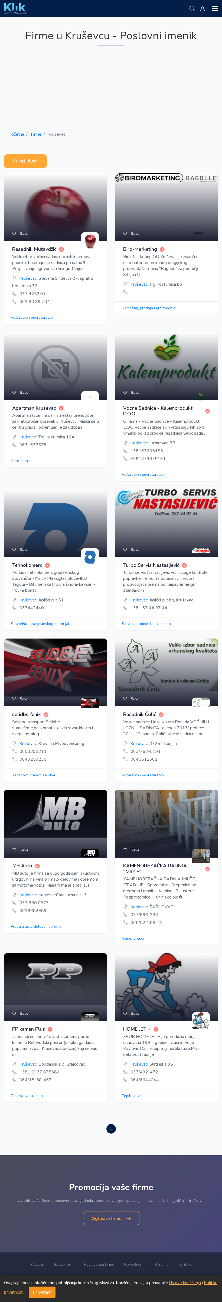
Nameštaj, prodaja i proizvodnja (148, 308)
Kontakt (185, 1264)
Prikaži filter (25, 161)
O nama (162, 1264)
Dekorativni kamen (27, 1095)
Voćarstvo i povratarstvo (32, 317)
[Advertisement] (111, 88)
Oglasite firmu (107, 1219)
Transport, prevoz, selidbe (33, 775)
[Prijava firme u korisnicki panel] (203, 9)
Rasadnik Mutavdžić (34, 249)
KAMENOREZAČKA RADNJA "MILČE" (155, 869)
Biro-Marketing (140, 249)
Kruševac (28, 278)
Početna (16, 134)
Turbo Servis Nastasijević (151, 565)
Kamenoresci (133, 938)
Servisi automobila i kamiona (146, 623)
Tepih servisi (132, 1095)
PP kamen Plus (28, 1029)
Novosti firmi (134, 1264)
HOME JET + (137, 1029)
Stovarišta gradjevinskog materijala (41, 623)
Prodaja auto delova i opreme (36, 926)
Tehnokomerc (27, 565)
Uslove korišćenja (185, 1282)
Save (23, 234)
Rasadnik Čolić (139, 715)
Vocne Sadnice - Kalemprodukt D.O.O (157, 411)
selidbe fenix (26, 715)
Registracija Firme (99, 1264)
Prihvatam (42, 1292)
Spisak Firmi (64, 1264)
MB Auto (22, 866)
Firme (36, 134)
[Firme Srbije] (15, 8)
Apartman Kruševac (34, 408)
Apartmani (20, 460)
